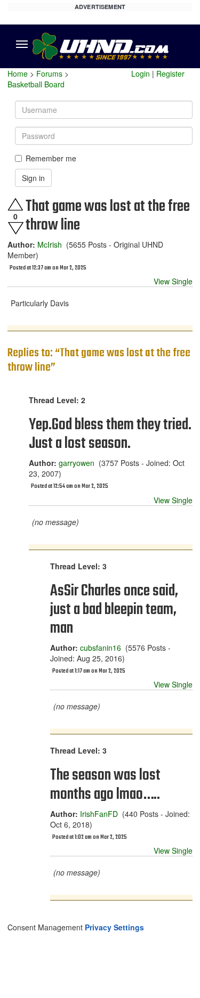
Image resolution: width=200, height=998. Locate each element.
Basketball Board (36, 84)
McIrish (49, 244)
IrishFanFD (99, 813)
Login (140, 73)
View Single (173, 281)
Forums (49, 73)
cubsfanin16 (100, 647)
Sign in (33, 178)
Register (170, 73)
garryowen (76, 462)
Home (17, 73)
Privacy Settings (114, 927)
